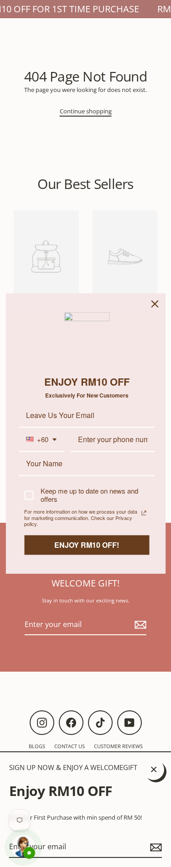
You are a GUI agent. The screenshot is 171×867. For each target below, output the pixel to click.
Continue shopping (86, 111)
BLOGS (37, 746)
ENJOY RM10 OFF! (86, 545)
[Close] (155, 304)
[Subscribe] (154, 847)
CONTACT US (69, 746)
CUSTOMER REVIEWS (118, 746)
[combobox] (41, 440)
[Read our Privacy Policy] (143, 513)
